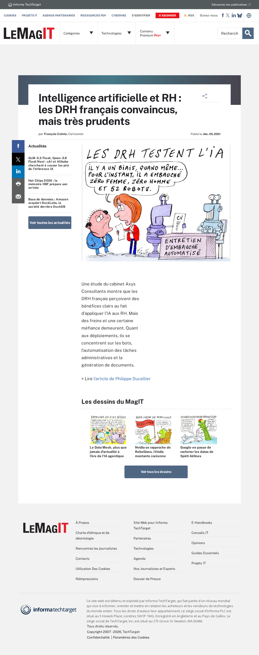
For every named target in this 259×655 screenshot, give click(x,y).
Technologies (144, 548)
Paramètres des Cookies (131, 637)
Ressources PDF (93, 15)
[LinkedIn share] (18, 171)
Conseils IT (199, 533)
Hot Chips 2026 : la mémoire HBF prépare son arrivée (48, 184)
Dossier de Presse (147, 579)
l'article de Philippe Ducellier (122, 378)
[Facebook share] (18, 146)
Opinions (198, 543)
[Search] (248, 33)
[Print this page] (18, 184)
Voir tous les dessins (156, 472)
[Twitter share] (18, 159)
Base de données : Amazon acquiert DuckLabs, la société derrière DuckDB (48, 203)
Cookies (10, 15)
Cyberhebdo (121, 15)
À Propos (82, 523)
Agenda (139, 559)
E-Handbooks (201, 523)
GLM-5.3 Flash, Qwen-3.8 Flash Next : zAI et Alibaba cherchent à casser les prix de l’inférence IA (48, 163)
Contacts (83, 559)
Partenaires (142, 538)
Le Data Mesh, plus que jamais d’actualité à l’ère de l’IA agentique (108, 452)
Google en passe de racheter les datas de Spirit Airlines (196, 452)
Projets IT (29, 15)
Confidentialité (98, 637)
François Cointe (55, 134)
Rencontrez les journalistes (96, 548)
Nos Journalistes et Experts (154, 569)
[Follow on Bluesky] (239, 15)
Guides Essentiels (205, 553)
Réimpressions (87, 579)
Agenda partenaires (58, 15)
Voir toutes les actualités (50, 223)
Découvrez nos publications (229, 4)
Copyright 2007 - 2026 (104, 632)
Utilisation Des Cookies (93, 569)
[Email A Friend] (18, 197)
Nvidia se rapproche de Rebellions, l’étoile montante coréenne (153, 452)
